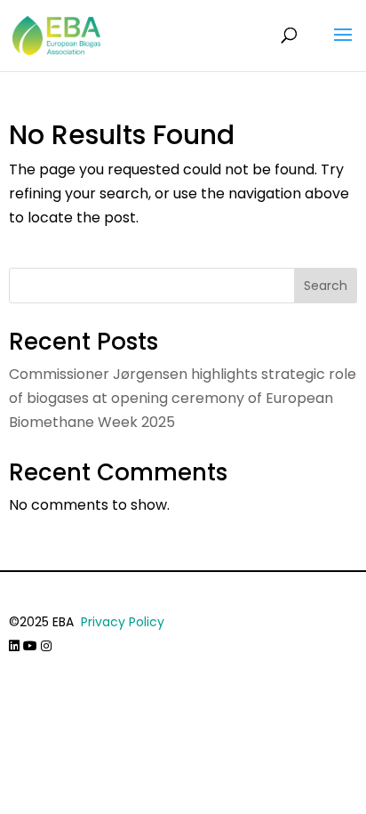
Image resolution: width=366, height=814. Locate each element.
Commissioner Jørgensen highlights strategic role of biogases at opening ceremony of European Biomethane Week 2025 (182, 398)
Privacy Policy (122, 622)
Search (325, 285)
